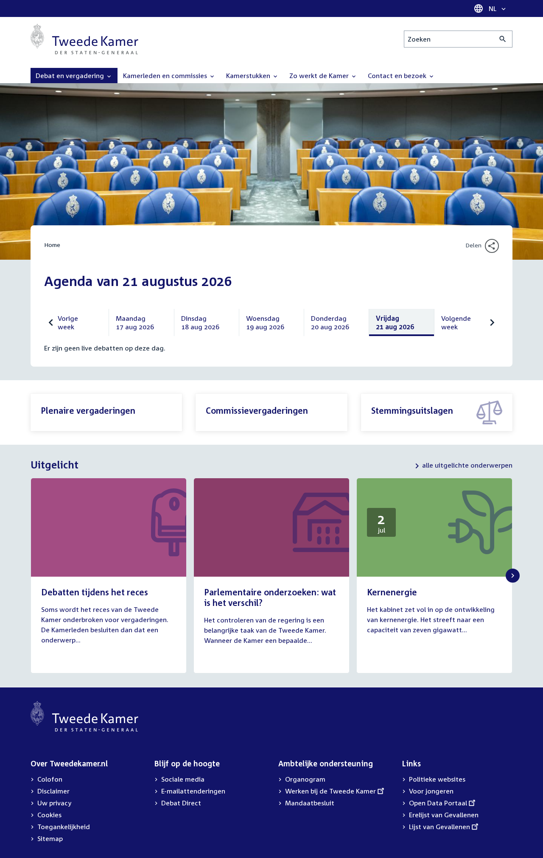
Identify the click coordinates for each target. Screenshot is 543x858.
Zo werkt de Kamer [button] (319, 75)
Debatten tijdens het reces (94, 592)
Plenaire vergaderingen (88, 410)
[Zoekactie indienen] (502, 39)
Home (52, 244)
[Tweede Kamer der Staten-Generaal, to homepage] (84, 39)
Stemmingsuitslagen (412, 410)
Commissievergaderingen (257, 410)
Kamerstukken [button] (249, 75)
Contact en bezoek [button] (398, 75)
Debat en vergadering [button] (71, 75)
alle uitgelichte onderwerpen (467, 465)
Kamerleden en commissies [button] (166, 75)
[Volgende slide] (513, 576)
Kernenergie (392, 592)
